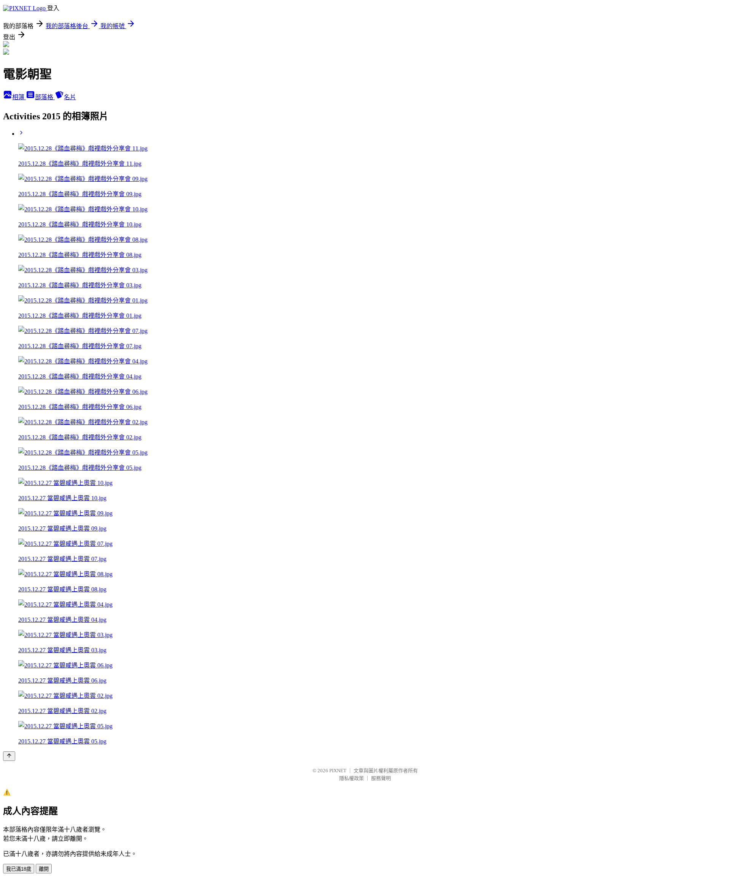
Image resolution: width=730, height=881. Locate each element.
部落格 (45, 97)
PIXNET (337, 770)
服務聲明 (381, 778)
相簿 (19, 97)
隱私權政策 (351, 778)
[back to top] (9, 756)
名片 (70, 97)
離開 (44, 869)
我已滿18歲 (18, 869)
